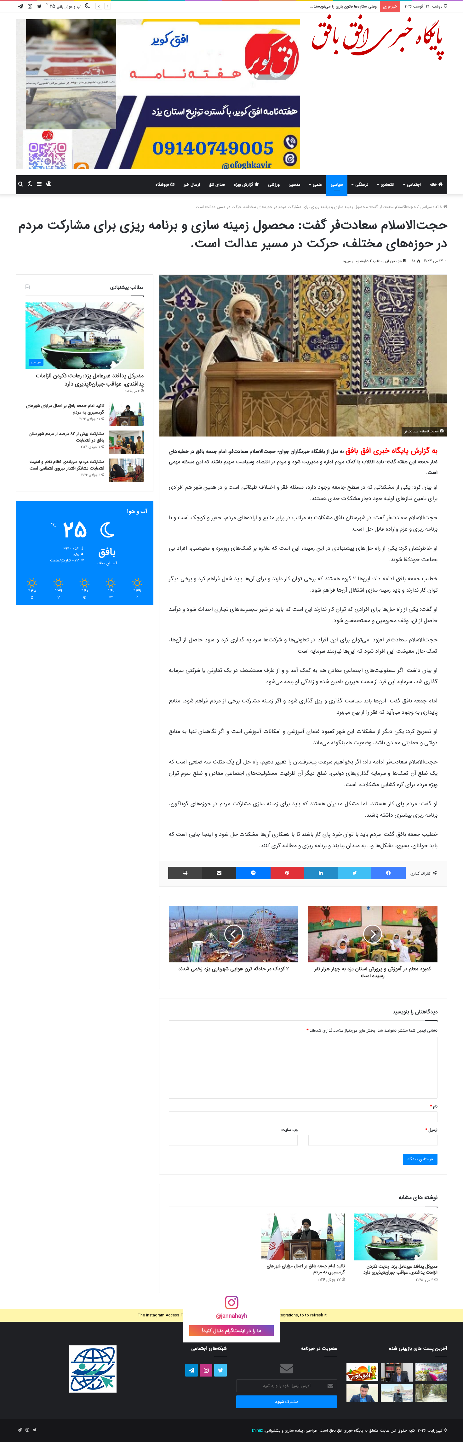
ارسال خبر (192, 184)
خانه (434, 184)
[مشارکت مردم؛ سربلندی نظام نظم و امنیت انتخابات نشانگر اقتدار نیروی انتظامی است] (126, 470)
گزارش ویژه (244, 184)
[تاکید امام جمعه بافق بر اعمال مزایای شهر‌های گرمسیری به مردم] (303, 1237)
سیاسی (337, 184)
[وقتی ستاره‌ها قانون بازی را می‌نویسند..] (362, 1372)
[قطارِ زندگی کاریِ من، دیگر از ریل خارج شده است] (397, 1393)
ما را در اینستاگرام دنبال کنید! (231, 1331)
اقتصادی (387, 184)
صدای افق (217, 184)
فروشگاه (163, 184)
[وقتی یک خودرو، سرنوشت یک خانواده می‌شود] (397, 1372)
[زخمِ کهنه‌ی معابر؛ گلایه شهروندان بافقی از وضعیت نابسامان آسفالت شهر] (431, 1393)
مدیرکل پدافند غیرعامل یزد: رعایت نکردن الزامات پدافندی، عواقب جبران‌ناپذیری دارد (400, 1269)
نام (433, 1106)
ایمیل (431, 1130)
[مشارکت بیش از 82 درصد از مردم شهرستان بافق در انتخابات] (126, 442)
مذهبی (294, 184)
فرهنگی (361, 184)
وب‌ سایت (289, 1130)
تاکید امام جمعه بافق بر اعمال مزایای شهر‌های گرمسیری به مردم (306, 1269)
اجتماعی (414, 184)
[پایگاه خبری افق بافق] (378, 37)
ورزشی (274, 184)
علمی (317, 184)
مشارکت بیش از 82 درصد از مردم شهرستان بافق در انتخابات (66, 437)
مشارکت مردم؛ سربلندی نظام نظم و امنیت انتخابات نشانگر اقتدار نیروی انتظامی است (67, 465)
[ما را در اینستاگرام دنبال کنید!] (231, 1306)
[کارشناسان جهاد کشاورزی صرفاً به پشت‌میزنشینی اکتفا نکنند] (431, 1372)
